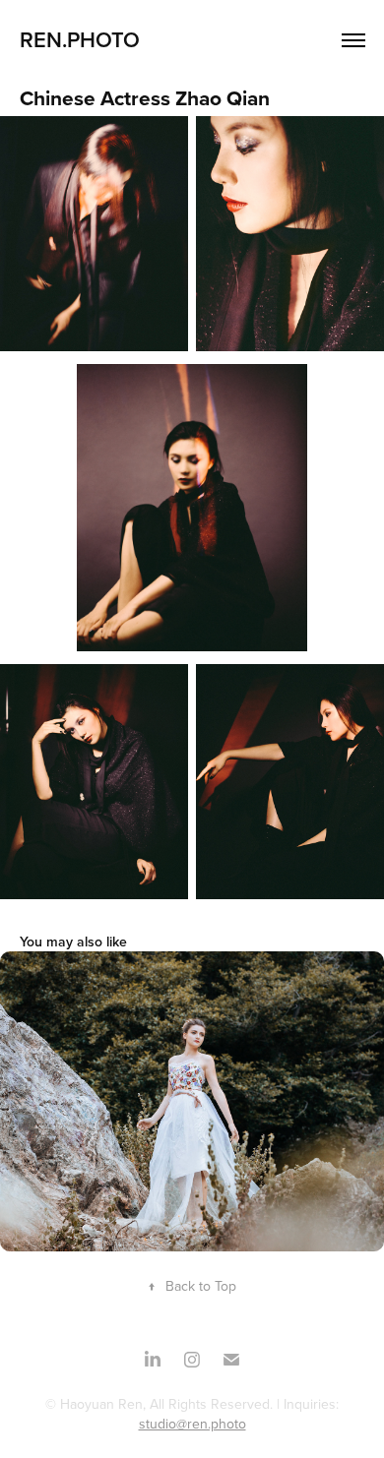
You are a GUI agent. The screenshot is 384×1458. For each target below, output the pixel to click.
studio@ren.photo (192, 1423)
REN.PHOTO (80, 39)
